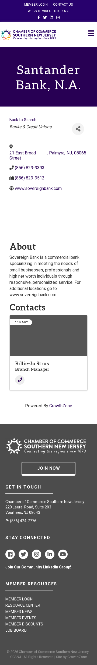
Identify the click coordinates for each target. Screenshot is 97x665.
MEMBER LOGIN (36, 4)
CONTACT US (63, 4)
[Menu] (91, 33)
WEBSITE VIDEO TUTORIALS (48, 11)
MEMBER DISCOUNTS (24, 624)
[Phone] (20, 380)
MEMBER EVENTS (21, 618)
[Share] (78, 129)
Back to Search (22, 120)
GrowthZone (60, 405)
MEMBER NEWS (19, 612)
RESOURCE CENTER (22, 605)
